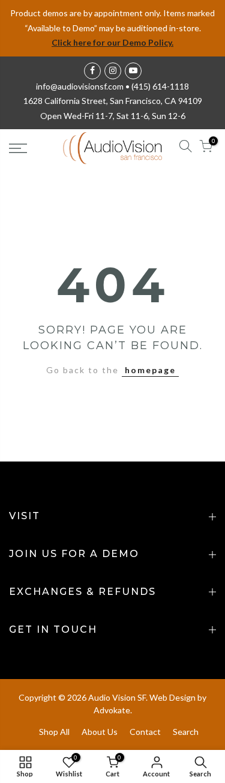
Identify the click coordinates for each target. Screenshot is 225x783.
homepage (150, 370)
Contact (145, 732)
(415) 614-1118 (160, 86)
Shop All (54, 732)
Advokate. (113, 710)
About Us (100, 732)
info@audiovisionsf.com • (83, 86)
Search (186, 732)
